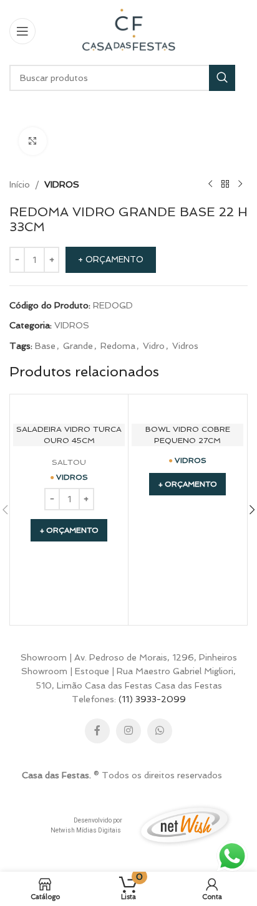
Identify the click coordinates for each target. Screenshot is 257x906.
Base (45, 346)
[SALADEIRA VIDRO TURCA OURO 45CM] (69, 408)
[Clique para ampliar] (33, 141)
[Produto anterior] (210, 184)
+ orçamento (110, 259)
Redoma (117, 346)
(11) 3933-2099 (152, 699)
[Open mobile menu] (22, 31)
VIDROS (61, 184)
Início (19, 184)
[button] (69, 530)
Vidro (154, 346)
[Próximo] (240, 184)
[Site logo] (128, 30)
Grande (78, 346)
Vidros (185, 346)
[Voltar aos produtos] (225, 184)
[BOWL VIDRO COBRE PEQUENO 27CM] (187, 408)
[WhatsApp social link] (159, 730)
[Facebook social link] (97, 730)
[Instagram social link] (128, 730)
